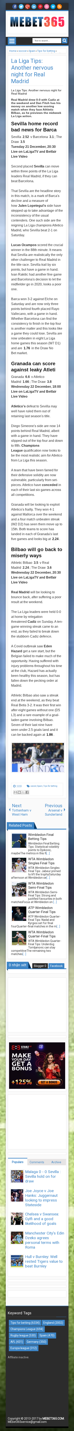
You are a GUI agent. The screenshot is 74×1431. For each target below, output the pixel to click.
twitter (21, 6)
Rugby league (19, 1335)
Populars (17, 1162)
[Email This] (15, 792)
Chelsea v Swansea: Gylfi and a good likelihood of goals (42, 1219)
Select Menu (12, 41)
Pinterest (40, 6)
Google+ (27, 6)
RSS (59, 6)
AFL (12, 1341)
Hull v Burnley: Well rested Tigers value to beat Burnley (44, 1261)
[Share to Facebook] (27, 792)
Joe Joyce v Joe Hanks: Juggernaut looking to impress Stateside (41, 1197)
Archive (56, 1162)
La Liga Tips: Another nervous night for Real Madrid (32, 71)
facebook (14, 6)
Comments (37, 1162)
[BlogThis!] (19, 792)
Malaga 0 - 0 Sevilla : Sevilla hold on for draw (43, 1176)
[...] (48, 853)
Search (64, 40)
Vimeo (53, 6)
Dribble (46, 6)
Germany (33, 1341)
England (48, 1322)
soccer (33, 786)
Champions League (23, 1329)
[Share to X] (23, 792)
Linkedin (33, 6)
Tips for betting (50, 786)
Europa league (19, 1348)
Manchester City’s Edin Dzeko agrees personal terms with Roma (44, 1240)
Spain (40, 786)
